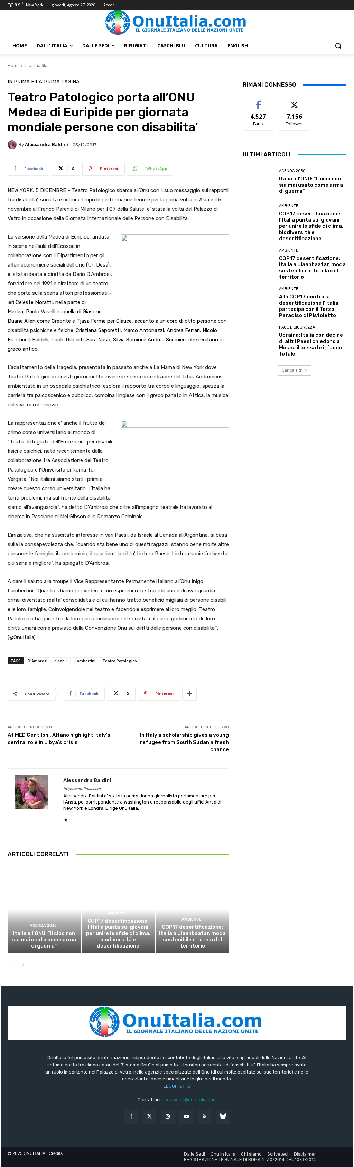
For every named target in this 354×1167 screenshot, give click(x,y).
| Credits (54, 1153)
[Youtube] (186, 1116)
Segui (295, 101)
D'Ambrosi (37, 660)
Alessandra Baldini (46, 144)
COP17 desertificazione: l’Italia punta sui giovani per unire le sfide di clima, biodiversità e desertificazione (118, 933)
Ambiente (117, 913)
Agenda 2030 (43, 925)
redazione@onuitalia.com (189, 1099)
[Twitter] (149, 1116)
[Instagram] (168, 1116)
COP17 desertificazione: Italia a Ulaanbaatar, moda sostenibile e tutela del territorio (192, 936)
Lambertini (85, 660)
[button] (338, 45)
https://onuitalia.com (82, 789)
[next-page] (23, 964)
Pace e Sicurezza (297, 327)
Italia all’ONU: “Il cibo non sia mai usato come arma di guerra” (44, 939)
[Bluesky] (223, 1116)
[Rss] (204, 1116)
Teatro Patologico (119, 660)
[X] (65, 819)
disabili (61, 660)
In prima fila (35, 66)
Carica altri (292, 370)
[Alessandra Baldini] (13, 144)
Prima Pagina (62, 81)
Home (14, 66)
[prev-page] (12, 964)
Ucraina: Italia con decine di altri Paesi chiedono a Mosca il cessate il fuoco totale (311, 344)
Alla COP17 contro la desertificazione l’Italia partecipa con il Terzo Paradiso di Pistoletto (308, 306)
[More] (189, 694)
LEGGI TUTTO (177, 1086)
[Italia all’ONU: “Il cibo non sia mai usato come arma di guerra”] (44, 909)
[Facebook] (131, 1116)
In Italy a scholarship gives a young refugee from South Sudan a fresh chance (184, 742)
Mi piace (258, 101)
